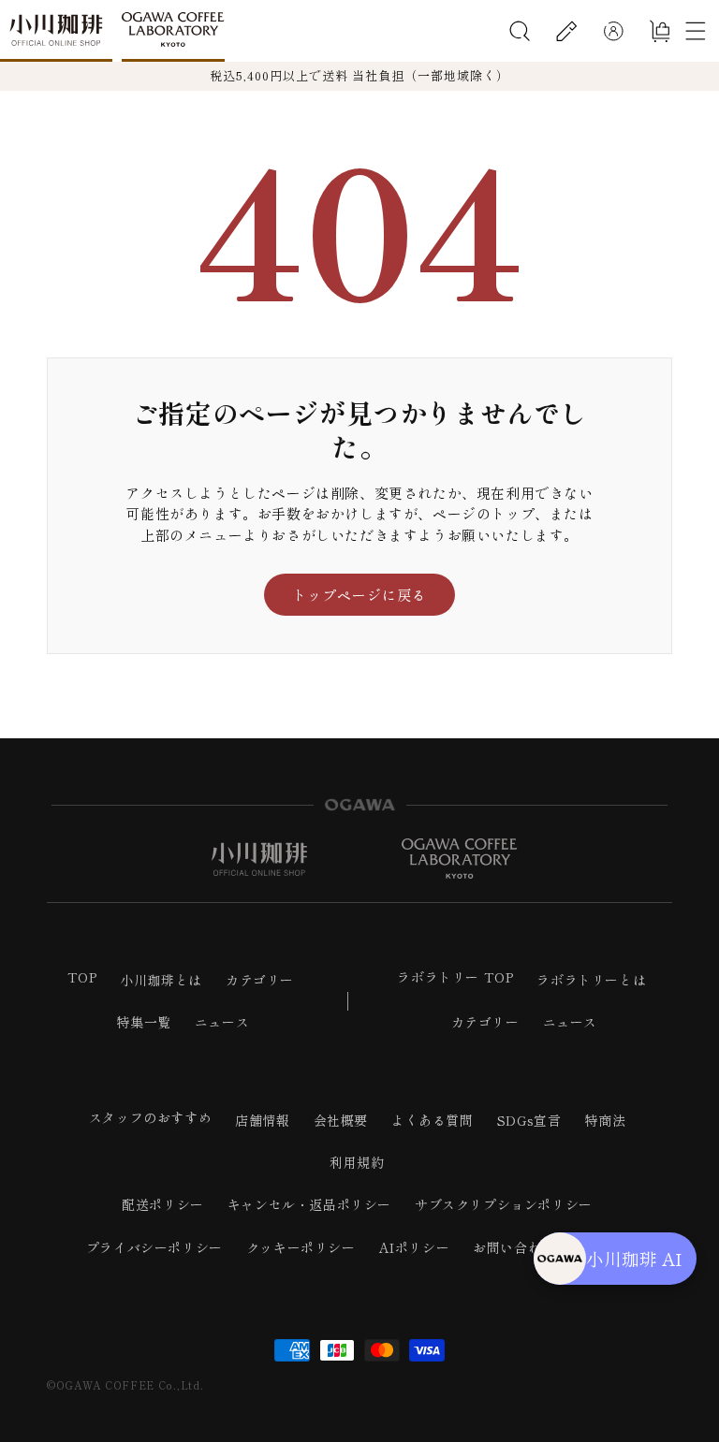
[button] (519, 30)
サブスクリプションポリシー (504, 1204)
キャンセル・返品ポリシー (309, 1204)
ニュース (222, 1021)
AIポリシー (414, 1247)
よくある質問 (432, 1120)
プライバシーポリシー (154, 1247)
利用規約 (357, 1162)
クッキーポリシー (301, 1247)
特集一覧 (143, 1021)
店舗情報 (262, 1120)
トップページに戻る (359, 594)
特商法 (604, 1120)
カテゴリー (260, 979)
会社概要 (341, 1120)
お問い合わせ (514, 1247)
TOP (82, 977)
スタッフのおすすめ (150, 1117)
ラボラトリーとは (591, 979)
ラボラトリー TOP (455, 977)
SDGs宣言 (529, 1120)
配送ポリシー (163, 1204)
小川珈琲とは (161, 979)
